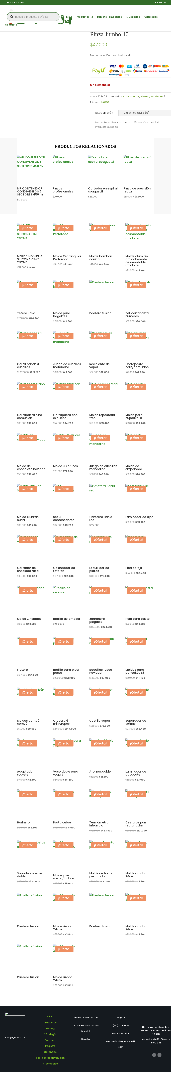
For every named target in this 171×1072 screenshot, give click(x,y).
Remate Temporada (109, 17)
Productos (83, 17)
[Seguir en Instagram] (159, 1055)
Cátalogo (50, 1028)
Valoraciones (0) (136, 113)
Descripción (104, 113)
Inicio (68, 17)
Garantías (50, 1052)
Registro (50, 1046)
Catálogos (151, 17)
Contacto (11, 25)
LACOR (105, 102)
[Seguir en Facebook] (154, 1055)
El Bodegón (133, 17)
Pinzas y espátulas (152, 96)
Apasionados (131, 96)
